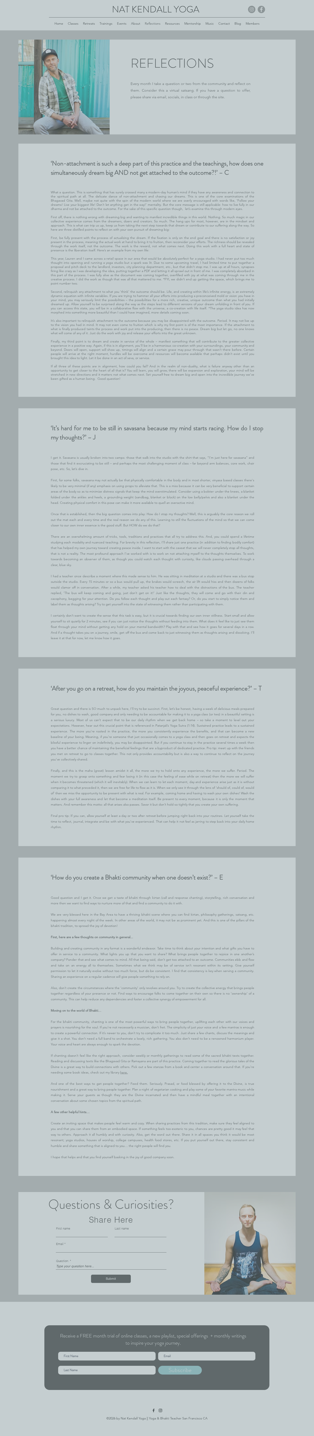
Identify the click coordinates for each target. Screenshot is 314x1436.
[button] (214, 21)
